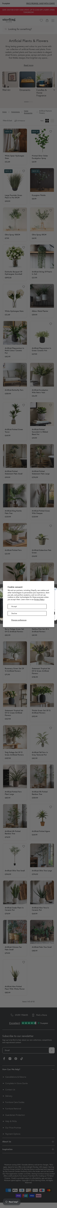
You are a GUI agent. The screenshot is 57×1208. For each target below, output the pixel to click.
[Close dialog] (55, 589)
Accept (14, 606)
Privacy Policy (39, 599)
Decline (14, 613)
